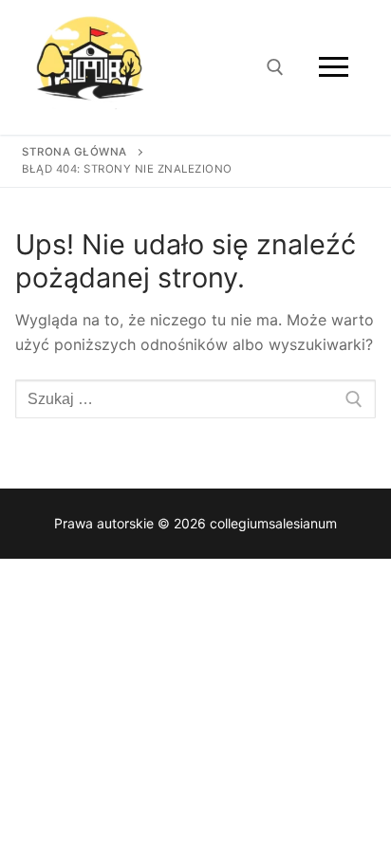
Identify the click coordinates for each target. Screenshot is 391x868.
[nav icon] (333, 67)
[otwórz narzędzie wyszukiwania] (275, 67)
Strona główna (74, 151)
